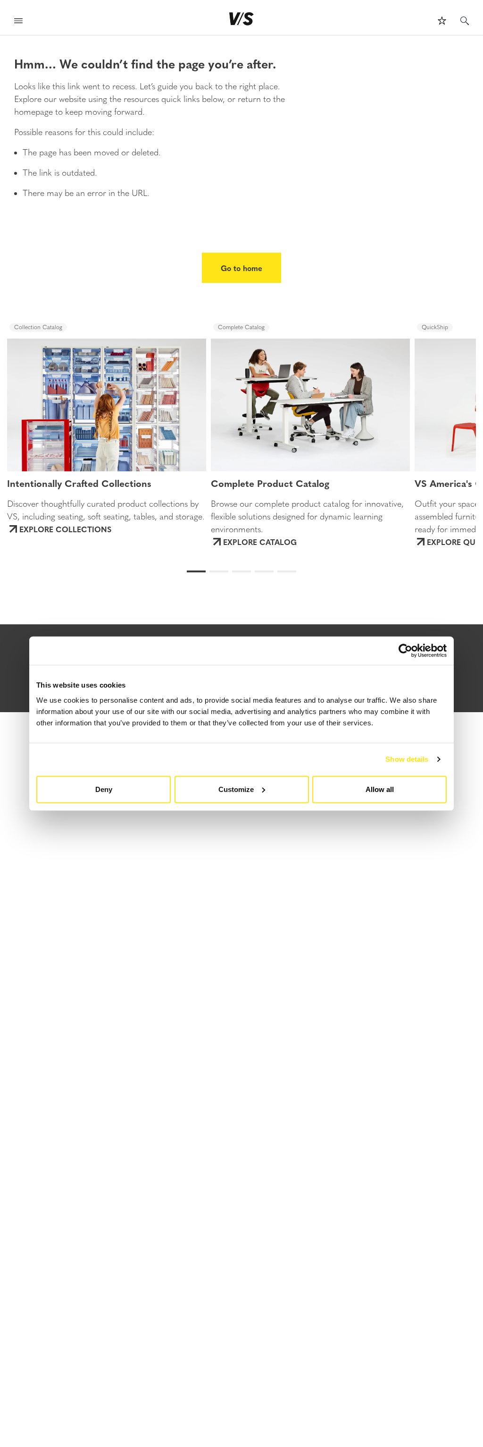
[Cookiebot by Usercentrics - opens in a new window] (405, 651)
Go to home (241, 268)
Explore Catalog (260, 541)
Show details (406, 759)
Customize (236, 789)
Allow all (380, 789)
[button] (43, 396)
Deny (103, 789)
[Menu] (18, 22)
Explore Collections (65, 529)
